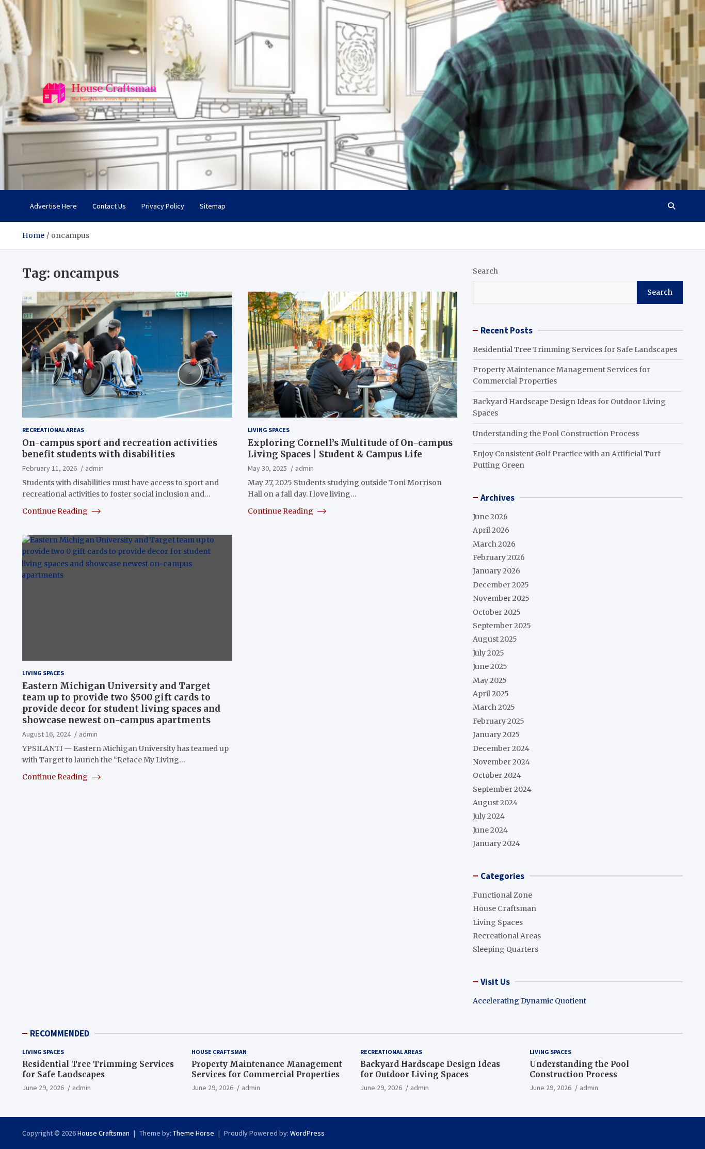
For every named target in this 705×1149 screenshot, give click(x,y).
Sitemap (213, 206)
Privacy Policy (162, 206)
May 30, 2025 (267, 468)
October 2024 (497, 775)
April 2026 (491, 530)
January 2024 (496, 843)
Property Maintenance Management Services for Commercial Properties (266, 1069)
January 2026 (496, 571)
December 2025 (501, 584)
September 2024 (502, 789)
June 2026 (490, 516)
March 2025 (494, 707)
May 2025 (490, 680)
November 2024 (501, 762)
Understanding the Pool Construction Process (556, 433)
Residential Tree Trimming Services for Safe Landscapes (575, 349)
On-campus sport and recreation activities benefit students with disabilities (119, 448)
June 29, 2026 (43, 1087)
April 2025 (491, 693)
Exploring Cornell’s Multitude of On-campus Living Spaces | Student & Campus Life (350, 448)
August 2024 (495, 802)
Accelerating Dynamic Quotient (529, 1001)
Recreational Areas (53, 430)
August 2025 (495, 639)
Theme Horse (193, 1133)
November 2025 (501, 598)
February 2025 (498, 721)
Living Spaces (269, 430)
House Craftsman (504, 908)
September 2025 (502, 625)
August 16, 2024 (46, 734)
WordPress (307, 1133)
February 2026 (499, 557)
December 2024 (501, 748)
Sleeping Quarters (505, 949)
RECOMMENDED (59, 1033)
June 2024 (490, 830)
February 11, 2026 (49, 468)
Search (485, 271)
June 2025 (490, 666)
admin (94, 468)
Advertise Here (53, 206)
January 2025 (496, 734)
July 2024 (489, 816)
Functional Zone (502, 895)
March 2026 (494, 544)
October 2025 (497, 612)
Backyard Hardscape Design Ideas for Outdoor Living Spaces (430, 1069)
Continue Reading (55, 511)
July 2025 (488, 653)
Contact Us (109, 206)
